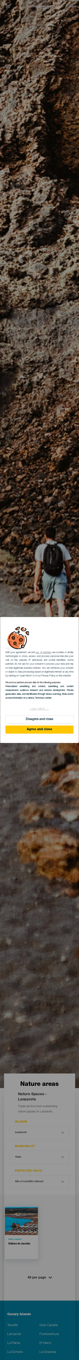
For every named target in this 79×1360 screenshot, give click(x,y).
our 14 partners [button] (43, 652)
